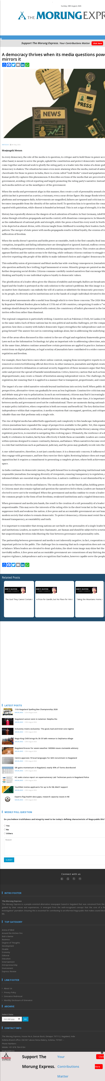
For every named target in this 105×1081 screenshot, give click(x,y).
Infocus (5, 145)
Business (6, 939)
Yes (8, 825)
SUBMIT (9, 860)
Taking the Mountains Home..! (89, 599)
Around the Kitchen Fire (12, 933)
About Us (8, 988)
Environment (7, 968)
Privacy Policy (10, 992)
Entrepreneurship (9, 965)
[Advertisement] (18, 640)
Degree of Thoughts (11, 942)
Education (6, 958)
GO (25, 1019)
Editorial (5, 955)
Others (9, 833)
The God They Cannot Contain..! (19, 599)
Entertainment (8, 962)
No (7, 829)
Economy (6, 952)
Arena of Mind (8, 930)
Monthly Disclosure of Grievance (18, 1000)
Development (8, 946)
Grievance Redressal (13, 996)
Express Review (9, 971)
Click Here (97, 43)
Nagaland (19, 712)
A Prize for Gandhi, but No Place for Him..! (54, 599)
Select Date (7, 1014)
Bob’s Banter (7, 936)
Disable (5, 949)
